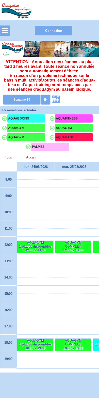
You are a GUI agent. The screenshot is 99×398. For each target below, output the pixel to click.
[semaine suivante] (45, 100)
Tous (8, 158)
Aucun (31, 158)
